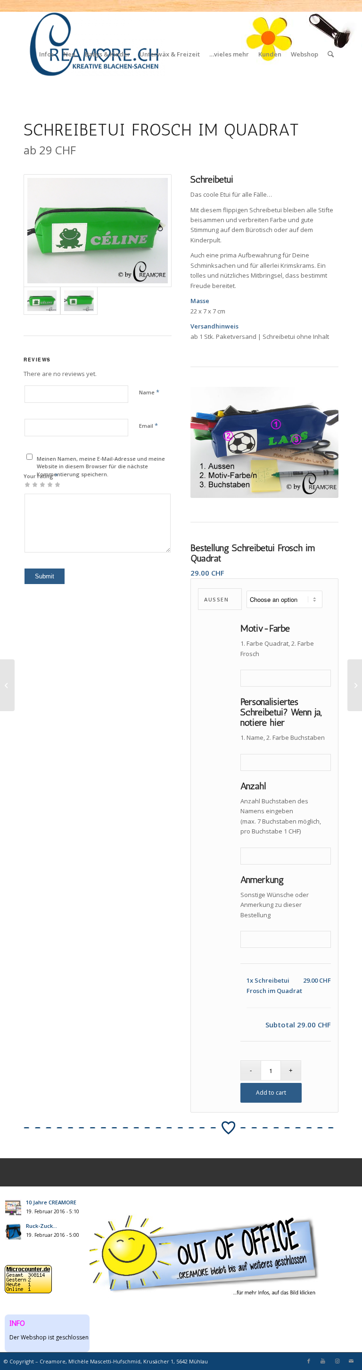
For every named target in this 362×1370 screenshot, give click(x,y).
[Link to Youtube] (323, 1361)
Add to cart (271, 1093)
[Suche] (330, 54)
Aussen (216, 599)
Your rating (41, 476)
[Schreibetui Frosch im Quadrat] (98, 230)
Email (148, 425)
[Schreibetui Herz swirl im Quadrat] (354, 685)
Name (149, 392)
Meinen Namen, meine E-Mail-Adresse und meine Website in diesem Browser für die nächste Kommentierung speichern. (101, 466)
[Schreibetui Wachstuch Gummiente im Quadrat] (7, 685)
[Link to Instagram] (337, 1361)
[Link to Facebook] (309, 1361)
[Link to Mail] (351, 1361)
